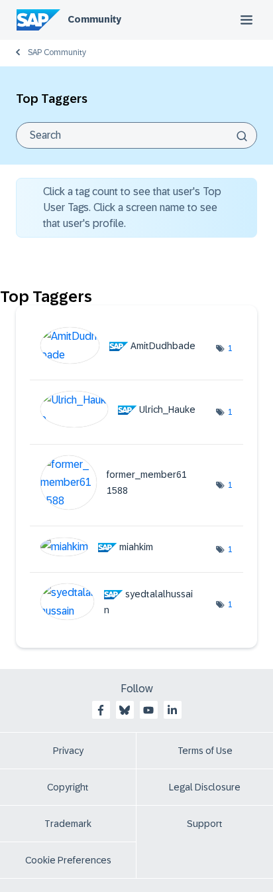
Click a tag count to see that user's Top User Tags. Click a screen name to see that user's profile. (132, 207)
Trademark (67, 823)
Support (205, 823)
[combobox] (136, 135)
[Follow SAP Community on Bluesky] (124, 710)
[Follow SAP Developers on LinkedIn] (172, 710)
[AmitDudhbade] (122, 360)
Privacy (68, 750)
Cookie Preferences (68, 860)
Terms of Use (205, 750)
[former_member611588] (122, 506)
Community (94, 19)
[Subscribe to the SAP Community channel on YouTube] (148, 710)
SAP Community (57, 52)
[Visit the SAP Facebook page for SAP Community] (100, 710)
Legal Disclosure (205, 787)
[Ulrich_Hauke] (122, 423)
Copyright (68, 787)
